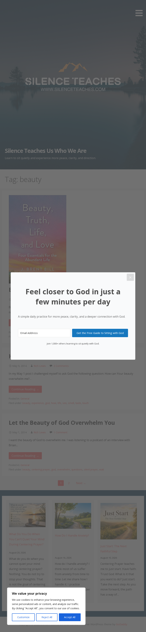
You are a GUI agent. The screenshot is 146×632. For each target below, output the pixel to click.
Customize (23, 617)
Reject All (46, 617)
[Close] (130, 277)
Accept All (69, 617)
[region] (46, 606)
